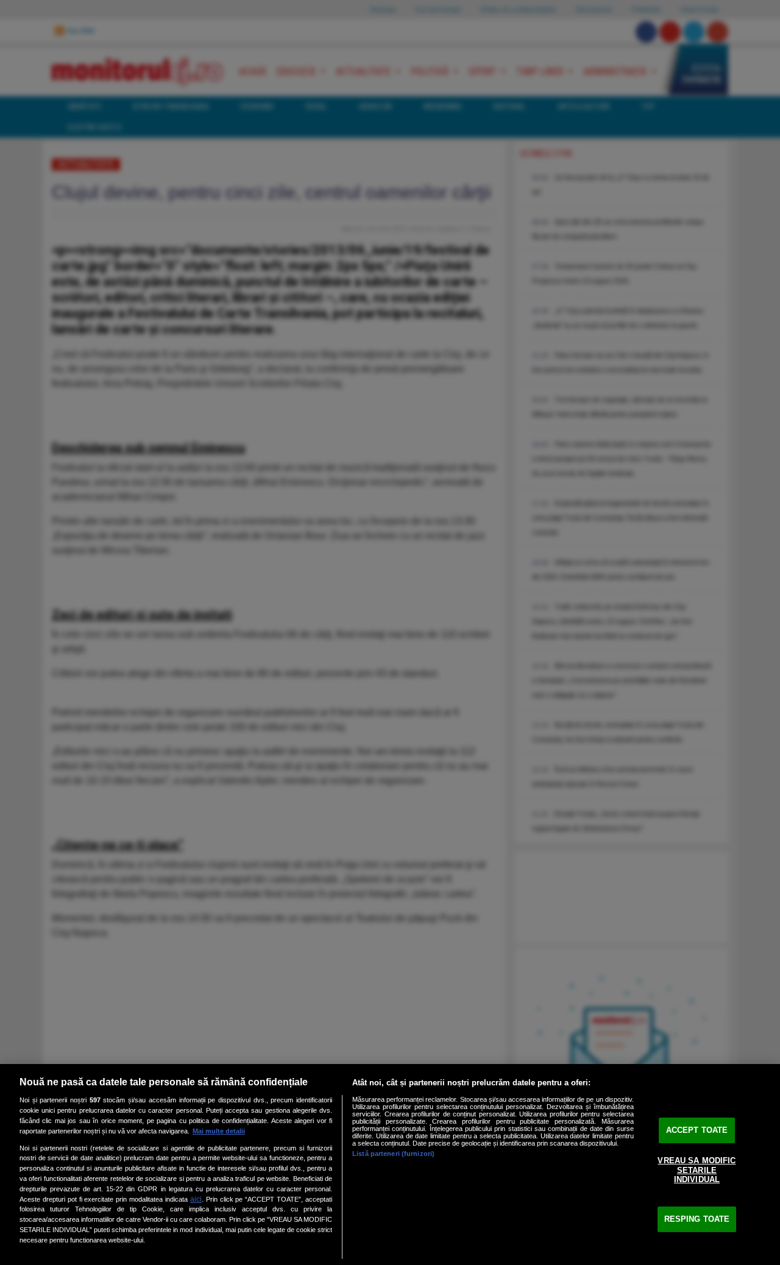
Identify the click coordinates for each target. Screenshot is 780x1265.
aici (196, 1199)
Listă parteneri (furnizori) (393, 1153)
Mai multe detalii (219, 1131)
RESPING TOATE (697, 1219)
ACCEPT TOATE (697, 1130)
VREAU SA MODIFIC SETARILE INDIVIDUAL (697, 1170)
